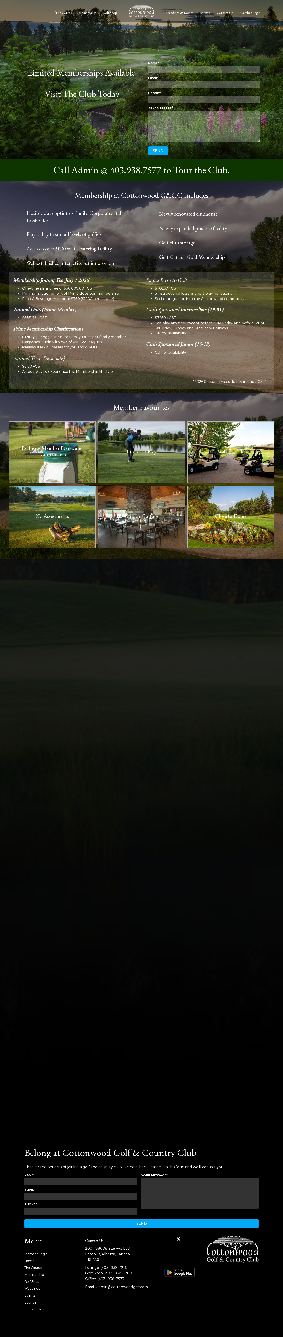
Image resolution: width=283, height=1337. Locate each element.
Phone (153, 93)
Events (29, 1295)
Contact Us (225, 12)
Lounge (205, 12)
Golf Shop (110, 12)
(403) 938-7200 (118, 1273)
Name (153, 63)
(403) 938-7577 (111, 1279)
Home (29, 1261)
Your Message (160, 108)
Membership (87, 12)
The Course (63, 12)
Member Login (250, 12)
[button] (158, 150)
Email (152, 78)
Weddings (32, 1289)
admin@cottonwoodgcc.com (122, 1287)
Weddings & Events (179, 12)
